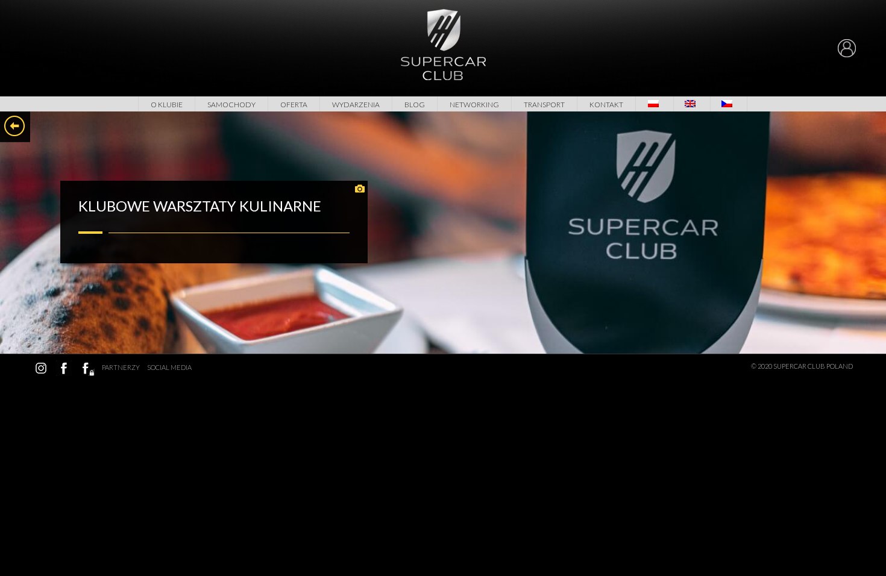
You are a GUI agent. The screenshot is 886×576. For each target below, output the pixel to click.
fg (87, 368)
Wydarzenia (356, 104)
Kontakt (606, 104)
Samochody (231, 104)
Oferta (293, 104)
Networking (474, 104)
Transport (544, 104)
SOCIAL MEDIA (169, 367)
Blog (414, 104)
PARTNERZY (121, 367)
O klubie (167, 104)
